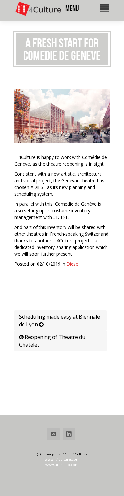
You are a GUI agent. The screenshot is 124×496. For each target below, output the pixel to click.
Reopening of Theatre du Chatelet (52, 341)
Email (53, 434)
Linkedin (69, 434)
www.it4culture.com (62, 459)
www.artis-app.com (62, 464)
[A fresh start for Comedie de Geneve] (62, 141)
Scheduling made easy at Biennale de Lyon (59, 320)
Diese (72, 264)
